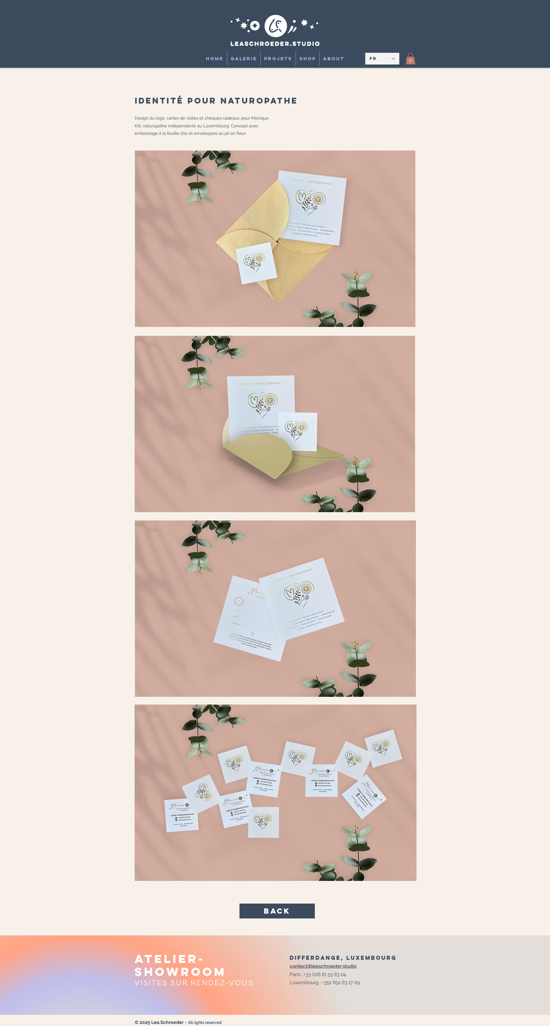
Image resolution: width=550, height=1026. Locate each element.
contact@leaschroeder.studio (323, 966)
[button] (410, 59)
